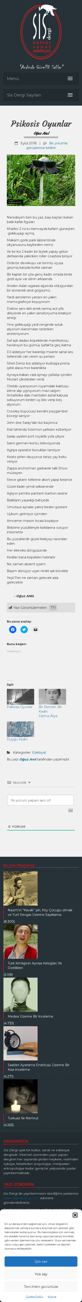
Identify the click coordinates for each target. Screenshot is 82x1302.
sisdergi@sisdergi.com (21, 1198)
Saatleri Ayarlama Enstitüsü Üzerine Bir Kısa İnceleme (38, 1067)
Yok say (41, 1274)
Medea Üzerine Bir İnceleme (30, 1016)
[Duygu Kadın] (20, 729)
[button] (75, 1215)
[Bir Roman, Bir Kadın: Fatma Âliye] (52, 697)
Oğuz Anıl (41, 133)
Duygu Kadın (17, 739)
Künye (52, 1296)
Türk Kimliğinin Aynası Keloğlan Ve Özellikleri (35, 965)
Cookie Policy (34, 1296)
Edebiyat (39, 752)
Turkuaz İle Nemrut (23, 1118)
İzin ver (41, 1261)
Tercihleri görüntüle (41, 1286)
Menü (13, 78)
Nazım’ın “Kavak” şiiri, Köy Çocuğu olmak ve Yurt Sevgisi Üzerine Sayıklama (40, 912)
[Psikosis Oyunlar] (20, 697)
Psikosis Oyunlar (20, 707)
